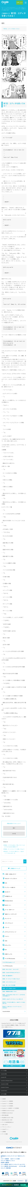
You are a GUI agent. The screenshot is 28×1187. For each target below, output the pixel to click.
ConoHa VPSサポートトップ (14, 7)
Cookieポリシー (5, 1129)
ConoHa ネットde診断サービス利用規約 (10, 1108)
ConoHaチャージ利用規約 (7, 1103)
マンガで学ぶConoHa (7, 8)
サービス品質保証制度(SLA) (8, 1122)
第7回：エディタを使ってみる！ (12, 28)
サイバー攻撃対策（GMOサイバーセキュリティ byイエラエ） (13, 1164)
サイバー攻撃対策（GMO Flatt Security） (9, 1166)
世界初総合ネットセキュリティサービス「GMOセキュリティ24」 (13, 1156)
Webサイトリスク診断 (15, 1159)
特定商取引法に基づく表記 (7, 1117)
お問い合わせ (5, 1124)
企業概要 (4, 1131)
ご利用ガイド (23, 7)
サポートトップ (4, 7)
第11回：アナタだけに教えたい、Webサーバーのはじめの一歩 (14, 852)
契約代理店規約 (5, 1115)
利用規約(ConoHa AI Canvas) (8, 1110)
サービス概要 (5, 1134)
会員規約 (4, 1099)
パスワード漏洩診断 (5, 1159)
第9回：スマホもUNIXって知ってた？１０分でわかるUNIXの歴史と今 (14, 846)
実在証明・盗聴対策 (5, 1162)
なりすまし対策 (22, 1166)
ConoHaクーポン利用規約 (7, 1106)
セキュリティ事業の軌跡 (6, 1168)
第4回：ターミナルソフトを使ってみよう (14, 849)
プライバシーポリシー (6, 1127)
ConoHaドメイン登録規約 (7, 1101)
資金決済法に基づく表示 (7, 1120)
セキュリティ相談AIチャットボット (8, 1160)
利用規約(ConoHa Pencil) (7, 1113)
